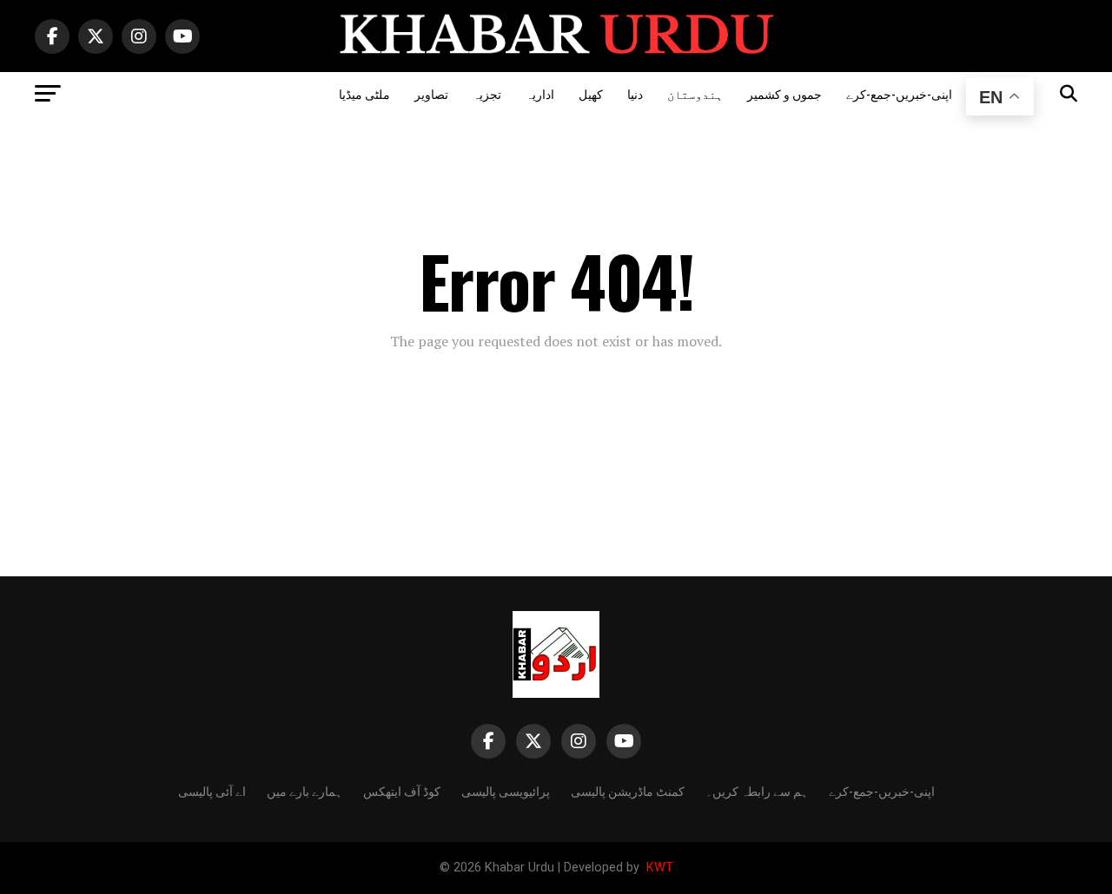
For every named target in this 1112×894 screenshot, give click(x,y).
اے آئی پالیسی (212, 790)
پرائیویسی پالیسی (505, 790)
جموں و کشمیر (784, 93)
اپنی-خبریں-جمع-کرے (899, 93)
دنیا (635, 93)
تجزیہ (487, 93)
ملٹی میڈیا (364, 93)
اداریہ (540, 93)
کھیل (591, 93)
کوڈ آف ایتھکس (401, 790)
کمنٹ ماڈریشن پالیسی (628, 790)
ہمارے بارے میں (304, 790)
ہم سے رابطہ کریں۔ (756, 790)
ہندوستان (695, 93)
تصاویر (431, 93)
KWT (658, 867)
